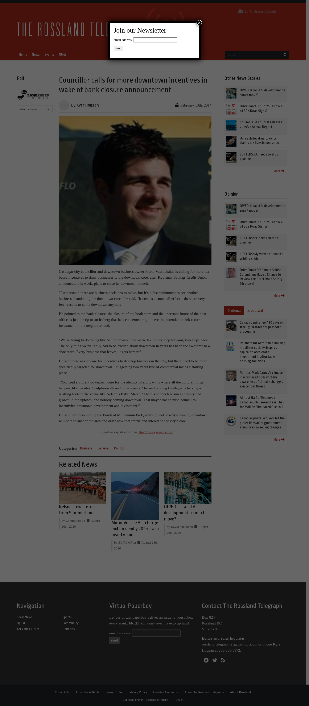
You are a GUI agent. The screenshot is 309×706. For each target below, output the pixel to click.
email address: (123, 40)
